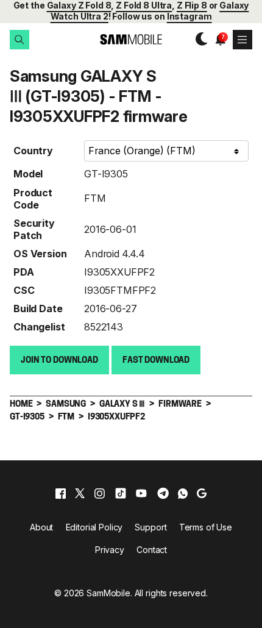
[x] (80, 493)
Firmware (180, 404)
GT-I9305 (106, 174)
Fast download (155, 360)
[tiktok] (121, 493)
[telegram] (163, 493)
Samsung (66, 404)
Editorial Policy (94, 527)
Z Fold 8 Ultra (144, 5)
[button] (19, 39)
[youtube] (141, 493)
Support (150, 527)
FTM (95, 198)
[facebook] (60, 493)
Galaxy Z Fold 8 (79, 5)
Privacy (109, 549)
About (41, 527)
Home (21, 404)
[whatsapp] (183, 493)
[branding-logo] (131, 39)
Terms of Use (205, 527)
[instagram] (99, 493)
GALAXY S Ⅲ (122, 404)
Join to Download (59, 360)
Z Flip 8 (192, 5)
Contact (151, 549)
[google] (202, 493)
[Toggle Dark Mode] (198, 39)
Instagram (189, 16)
